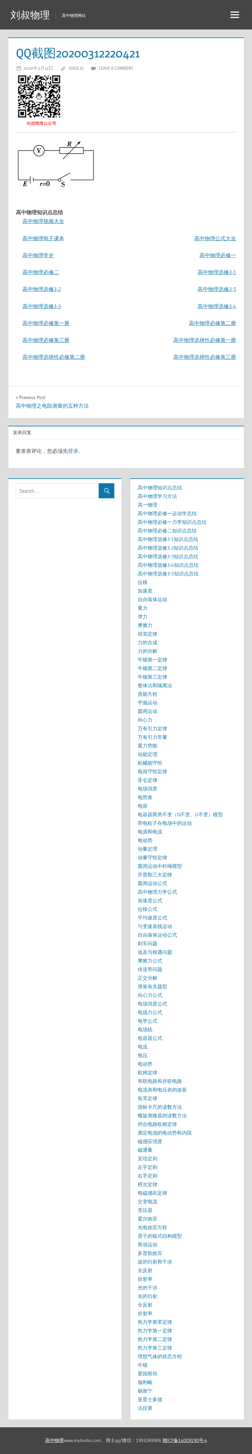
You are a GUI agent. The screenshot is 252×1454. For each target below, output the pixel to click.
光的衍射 (147, 1296)
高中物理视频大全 (43, 221)
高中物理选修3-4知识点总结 (168, 565)
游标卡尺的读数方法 (160, 1107)
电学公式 (147, 1021)
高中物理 (54, 1440)
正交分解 (147, 978)
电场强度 (147, 789)
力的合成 (147, 642)
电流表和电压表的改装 (162, 1090)
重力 (143, 608)
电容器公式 (150, 1038)
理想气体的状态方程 (160, 1356)
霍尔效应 (147, 1219)
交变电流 (147, 1201)
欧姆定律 (147, 1072)
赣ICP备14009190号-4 (185, 1440)
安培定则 (147, 1158)
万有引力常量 (152, 737)
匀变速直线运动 (155, 926)
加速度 (145, 591)
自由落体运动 (152, 599)
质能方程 (147, 694)
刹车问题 (147, 943)
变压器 (145, 1210)
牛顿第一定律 (152, 659)
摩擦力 (145, 625)
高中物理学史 (38, 255)
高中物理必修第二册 (212, 323)
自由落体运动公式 (157, 935)
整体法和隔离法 (155, 685)
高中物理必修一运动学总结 (167, 513)
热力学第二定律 (155, 1339)
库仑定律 (147, 780)
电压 (143, 1055)
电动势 (145, 840)
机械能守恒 (150, 763)
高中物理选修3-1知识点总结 (168, 539)
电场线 (145, 1029)
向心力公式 (150, 995)
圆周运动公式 (152, 883)
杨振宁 (145, 1391)
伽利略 (145, 1382)
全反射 (145, 1270)
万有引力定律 (152, 728)
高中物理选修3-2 (41, 289)
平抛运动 (147, 703)
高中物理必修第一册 (45, 323)
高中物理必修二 (40, 272)
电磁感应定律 (152, 1193)
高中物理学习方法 (157, 496)
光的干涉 (147, 1287)
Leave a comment (116, 68)
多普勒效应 (150, 1253)
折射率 (145, 1279)
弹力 (143, 616)
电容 (143, 806)
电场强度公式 (152, 1004)
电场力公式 (150, 1012)
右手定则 (147, 1176)
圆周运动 (147, 711)
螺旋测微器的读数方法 (162, 1115)
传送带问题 (150, 969)
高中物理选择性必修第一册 (204, 340)
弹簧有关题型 (152, 986)
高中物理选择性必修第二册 (53, 357)
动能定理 (147, 754)
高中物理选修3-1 (217, 272)
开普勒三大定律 (155, 875)
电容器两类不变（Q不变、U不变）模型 (180, 814)
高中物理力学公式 (157, 892)
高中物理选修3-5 (217, 289)
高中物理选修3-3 (41, 306)
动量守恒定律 (152, 857)
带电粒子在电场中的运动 (165, 823)
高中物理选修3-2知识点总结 (168, 548)
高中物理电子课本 (43, 238)
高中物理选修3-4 (217, 306)
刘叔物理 (30, 15)
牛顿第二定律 (152, 668)
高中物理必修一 (217, 255)
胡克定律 (147, 634)
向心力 (145, 720)
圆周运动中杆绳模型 (160, 866)
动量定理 (147, 849)
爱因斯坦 (147, 1373)
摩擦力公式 (150, 961)
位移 (143, 582)
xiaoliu (76, 68)
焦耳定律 (147, 1098)
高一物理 (147, 505)
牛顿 (143, 1365)
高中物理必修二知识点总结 (167, 530)
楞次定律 (147, 1184)
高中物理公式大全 (215, 238)
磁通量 (145, 1150)
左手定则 (147, 1167)
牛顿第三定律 (152, 677)
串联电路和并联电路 (160, 1081)
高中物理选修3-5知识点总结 (168, 573)
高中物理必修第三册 (45, 340)
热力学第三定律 (155, 1348)
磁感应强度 (150, 1141)
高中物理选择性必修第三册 (204, 357)
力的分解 (147, 651)
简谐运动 (147, 1244)
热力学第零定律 (155, 1322)
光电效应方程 (152, 1227)
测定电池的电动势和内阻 (165, 1133)
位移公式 (147, 909)
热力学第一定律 (155, 1330)
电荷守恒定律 (152, 771)
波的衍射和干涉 (155, 1262)
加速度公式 (150, 900)
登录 (73, 451)
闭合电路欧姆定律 (157, 1124)
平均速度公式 (152, 918)
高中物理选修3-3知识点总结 (168, 556)
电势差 (145, 797)
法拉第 (145, 1408)
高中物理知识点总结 (160, 487)
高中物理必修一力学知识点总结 (172, 522)
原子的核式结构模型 (160, 1236)
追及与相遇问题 (155, 952)
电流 (143, 1047)
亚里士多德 (150, 1399)
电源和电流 (150, 832)
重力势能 (147, 746)
